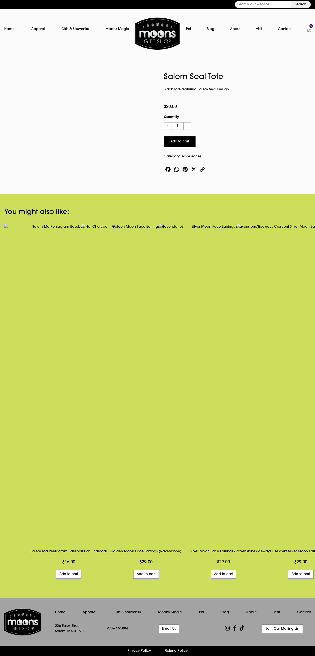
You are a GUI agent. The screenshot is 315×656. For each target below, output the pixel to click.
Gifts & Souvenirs (75, 29)
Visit (259, 29)
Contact (284, 29)
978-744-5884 (117, 628)
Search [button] (300, 4)
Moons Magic (117, 29)
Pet (188, 29)
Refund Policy (176, 651)
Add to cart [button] (68, 574)
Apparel (38, 29)
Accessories (191, 156)
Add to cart (179, 141)
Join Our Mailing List (282, 629)
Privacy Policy (139, 651)
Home (9, 29)
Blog (210, 29)
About (235, 29)
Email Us (169, 629)
